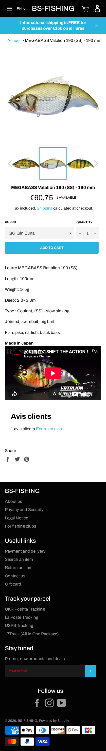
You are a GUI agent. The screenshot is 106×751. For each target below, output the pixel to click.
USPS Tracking (19, 625)
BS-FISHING (53, 8)
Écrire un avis (49, 429)
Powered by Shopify (54, 721)
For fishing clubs (20, 526)
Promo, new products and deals (35, 658)
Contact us (15, 576)
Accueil (14, 40)
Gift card (13, 584)
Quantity (84, 222)
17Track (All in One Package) (32, 634)
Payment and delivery (25, 551)
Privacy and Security (24, 509)
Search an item (19, 559)
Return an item (19, 567)
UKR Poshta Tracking (25, 609)
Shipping (45, 208)
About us (13, 501)
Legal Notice (16, 518)
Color (10, 222)
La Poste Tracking (21, 617)
